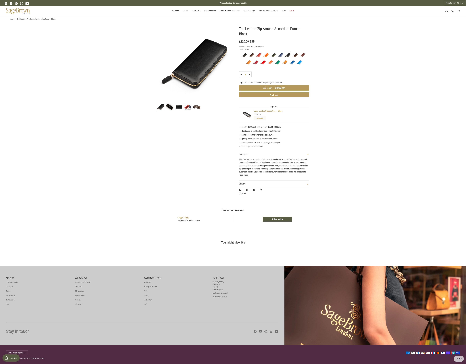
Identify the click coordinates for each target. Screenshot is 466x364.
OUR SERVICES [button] (81, 278)
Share (244, 193)
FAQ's (145, 304)
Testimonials (10, 300)
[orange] (271, 63)
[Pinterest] (16, 3)
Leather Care (148, 300)
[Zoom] (195, 64)
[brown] (296, 55)
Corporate (78, 287)
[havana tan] (249, 63)
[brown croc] (252, 55)
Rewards (78, 300)
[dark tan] (303, 55)
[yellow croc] (285, 63)
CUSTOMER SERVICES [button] (153, 278)
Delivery (242, 184)
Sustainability (10, 295)
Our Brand (9, 287)
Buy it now (274, 95)
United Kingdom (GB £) (453, 3)
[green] (278, 63)
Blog (7, 304)
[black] (288, 55)
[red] (263, 63)
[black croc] (245, 55)
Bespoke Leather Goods (83, 282)
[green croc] (274, 55)
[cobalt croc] (292, 63)
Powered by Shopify (37, 358)
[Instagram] (21, 3)
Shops (8, 291)
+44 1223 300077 (221, 296)
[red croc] (259, 55)
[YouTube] (27, 3)
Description (243, 154)
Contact (23, 358)
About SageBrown (12, 282)
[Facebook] (6, 3)
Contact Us (147, 282)
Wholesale (78, 304)
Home (12, 19)
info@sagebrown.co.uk (220, 293)
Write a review (277, 219)
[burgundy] (256, 63)
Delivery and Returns (150, 287)
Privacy (146, 295)
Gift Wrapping (79, 291)
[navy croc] (281, 55)
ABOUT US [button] (10, 278)
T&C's (145, 291)
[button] (175, 11)
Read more (243, 175)
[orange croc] (266, 55)
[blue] (299, 63)
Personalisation (80, 295)
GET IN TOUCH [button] (218, 278)
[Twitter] (11, 3)
